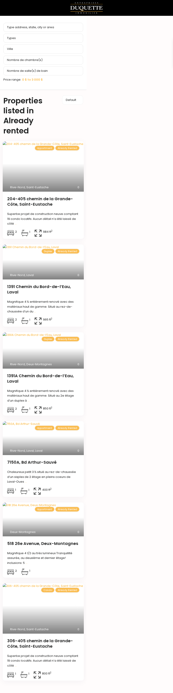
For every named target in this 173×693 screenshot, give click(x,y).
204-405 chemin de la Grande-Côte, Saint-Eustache (40, 201)
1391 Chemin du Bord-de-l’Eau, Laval (39, 289)
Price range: (12, 79)
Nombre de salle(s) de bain (27, 71)
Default (71, 100)
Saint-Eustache (37, 187)
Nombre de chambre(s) (25, 60)
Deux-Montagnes (39, 364)
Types (11, 38)
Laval (30, 275)
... (16, 223)
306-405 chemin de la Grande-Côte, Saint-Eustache (40, 643)
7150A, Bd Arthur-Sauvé (32, 462)
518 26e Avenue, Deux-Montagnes (42, 543)
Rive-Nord (17, 187)
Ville (10, 49)
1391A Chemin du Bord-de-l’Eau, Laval (40, 378)
